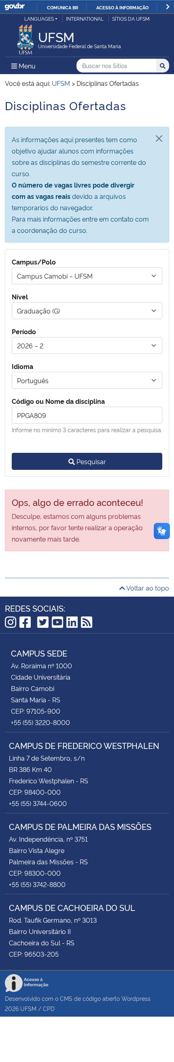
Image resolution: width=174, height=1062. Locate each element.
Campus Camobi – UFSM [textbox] (55, 275)
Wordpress (136, 998)
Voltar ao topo (147, 587)
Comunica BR (62, 7)
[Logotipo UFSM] (25, 37)
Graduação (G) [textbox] (38, 310)
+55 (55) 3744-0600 (38, 803)
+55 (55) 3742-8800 (37, 884)
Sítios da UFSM (131, 18)
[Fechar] (159, 138)
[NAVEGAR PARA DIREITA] (168, 6)
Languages (39, 18)
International (85, 18)
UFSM (28, 1008)
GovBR (14, 7)
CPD (49, 1008)
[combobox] (87, 275)
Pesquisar (90, 461)
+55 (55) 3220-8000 (40, 722)
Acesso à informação (122, 7)
